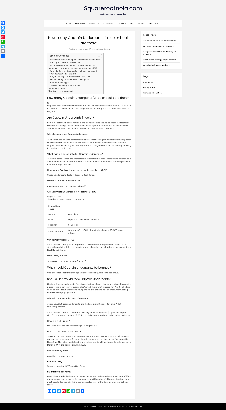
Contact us (153, 23)
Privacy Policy (149, 87)
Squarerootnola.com (113, 8)
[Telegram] (2, 46)
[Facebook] (2, 23)
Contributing (109, 23)
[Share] (2, 56)
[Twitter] (2, 32)
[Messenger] (2, 27)
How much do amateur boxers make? (159, 41)
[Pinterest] (2, 37)
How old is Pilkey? (58, 88)
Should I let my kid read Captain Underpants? (70, 79)
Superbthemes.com (134, 406)
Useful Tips (94, 23)
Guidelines (80, 23)
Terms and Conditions (153, 93)
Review (122, 23)
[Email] (2, 51)
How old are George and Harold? (65, 85)
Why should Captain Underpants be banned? (70, 77)
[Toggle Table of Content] (98, 56)
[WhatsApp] (2, 41)
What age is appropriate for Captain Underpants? (72, 65)
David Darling (104, 49)
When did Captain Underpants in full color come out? (73, 71)
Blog (132, 23)
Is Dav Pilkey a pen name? (62, 91)
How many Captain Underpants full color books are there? (75, 59)
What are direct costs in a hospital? (158, 46)
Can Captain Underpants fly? (63, 74)
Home (68, 23)
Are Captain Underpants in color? (65, 62)
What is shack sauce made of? (156, 65)
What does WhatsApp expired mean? (159, 60)
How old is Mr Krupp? (59, 82)
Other (141, 23)
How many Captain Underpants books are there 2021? (74, 68)
